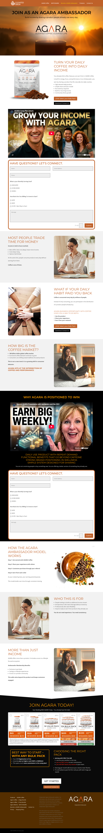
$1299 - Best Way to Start (19, 206)
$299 (13, 200)
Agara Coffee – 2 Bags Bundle (18, 800)
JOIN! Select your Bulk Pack (66, 98)
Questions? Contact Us (62, 103)
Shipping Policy (20, 809)
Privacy (12, 809)
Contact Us (90, 3)
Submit (88, 225)
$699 (13, 203)
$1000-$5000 (16, 188)
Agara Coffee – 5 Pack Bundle (18, 802)
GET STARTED (51, 781)
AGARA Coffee (45, 3)
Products (82, 3)
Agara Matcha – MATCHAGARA (18, 804)
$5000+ (14, 191)
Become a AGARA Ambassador (69, 3)
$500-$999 (15, 185)
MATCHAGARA (55, 3)
